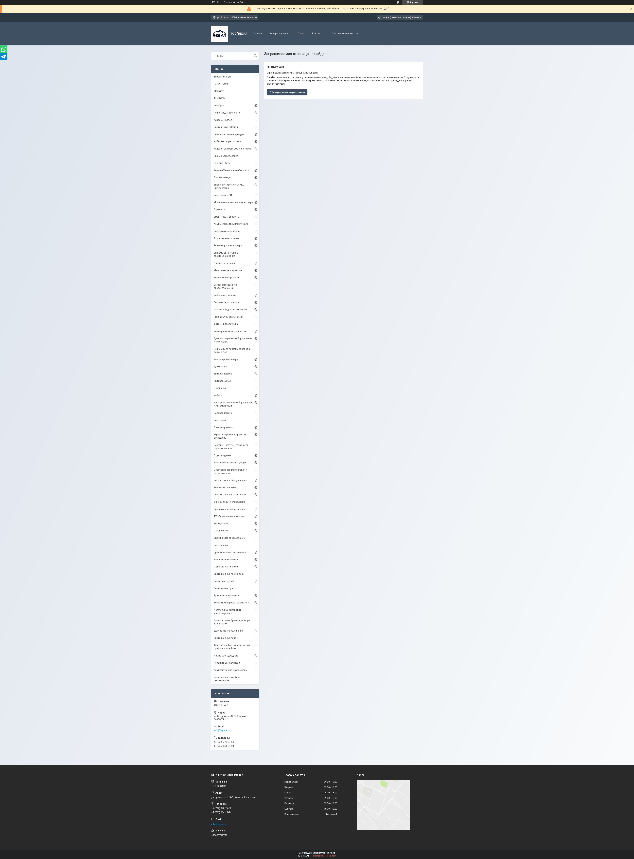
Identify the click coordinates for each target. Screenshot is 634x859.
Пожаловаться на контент (324, 856)
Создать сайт (230, 2)
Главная (257, 33)
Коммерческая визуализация (230, 331)
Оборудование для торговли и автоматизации (230, 471)
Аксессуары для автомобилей (230, 309)
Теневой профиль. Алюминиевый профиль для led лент (232, 647)
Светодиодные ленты (226, 638)
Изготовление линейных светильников (227, 679)
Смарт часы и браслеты (226, 216)
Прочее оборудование (226, 156)
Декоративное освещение (228, 630)
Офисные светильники (226, 566)
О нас (301, 33)
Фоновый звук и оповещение (229, 502)
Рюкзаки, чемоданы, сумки (228, 317)
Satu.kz (331, 853)
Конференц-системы (225, 487)
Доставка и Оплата (342, 33)
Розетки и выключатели (227, 662)
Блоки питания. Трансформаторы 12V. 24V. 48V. (232, 622)
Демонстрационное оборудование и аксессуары (233, 340)
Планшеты (219, 209)
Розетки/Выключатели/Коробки (231, 170)
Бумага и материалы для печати (231, 602)
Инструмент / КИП (223, 195)
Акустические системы (226, 238)
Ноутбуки (219, 105)
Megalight (219, 91)
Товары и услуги (279, 33)
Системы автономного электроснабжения (226, 254)
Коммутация (221, 523)
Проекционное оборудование (230, 509)
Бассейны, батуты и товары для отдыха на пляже (231, 447)
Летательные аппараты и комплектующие (228, 612)
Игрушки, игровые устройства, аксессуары (230, 436)
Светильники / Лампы (226, 127)
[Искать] (255, 56)
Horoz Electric (221, 84)
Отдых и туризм (222, 455)
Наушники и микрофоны (227, 231)
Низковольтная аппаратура (229, 134)
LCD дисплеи (221, 530)
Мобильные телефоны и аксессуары (233, 202)
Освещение (220, 388)
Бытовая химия (222, 381)
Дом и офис (220, 366)
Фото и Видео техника (226, 324)
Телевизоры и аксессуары (228, 245)
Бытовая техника (223, 373)
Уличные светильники (226, 559)
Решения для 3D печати (227, 112)
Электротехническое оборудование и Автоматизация (233, 404)
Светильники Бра (223, 588)
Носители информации (226, 277)
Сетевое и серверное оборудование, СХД (225, 286)
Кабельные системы (225, 295)
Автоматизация (222, 177)
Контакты (317, 33)
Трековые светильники (226, 595)
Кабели (218, 395)
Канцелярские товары (226, 359)
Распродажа (221, 545)
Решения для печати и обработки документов (232, 351)
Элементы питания (224, 263)
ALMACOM (219, 98)
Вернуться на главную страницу (288, 92)
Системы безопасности (226, 302)
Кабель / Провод (223, 120)
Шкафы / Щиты (222, 163)
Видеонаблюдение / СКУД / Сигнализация (229, 186)
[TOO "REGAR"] (219, 34)
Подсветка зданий (224, 581)
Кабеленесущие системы (227, 141)
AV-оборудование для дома (229, 516)
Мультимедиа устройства (228, 270)
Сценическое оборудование (229, 538)
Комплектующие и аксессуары (230, 670)
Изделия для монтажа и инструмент (233, 148)
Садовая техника (223, 413)
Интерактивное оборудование (230, 480)
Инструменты (221, 420)
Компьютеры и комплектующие (231, 224)
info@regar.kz (221, 730)
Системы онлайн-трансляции (230, 494)
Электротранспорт (224, 427)
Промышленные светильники (230, 552)
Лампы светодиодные (226, 655)
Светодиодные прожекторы (229, 574)
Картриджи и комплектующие (230, 462)
